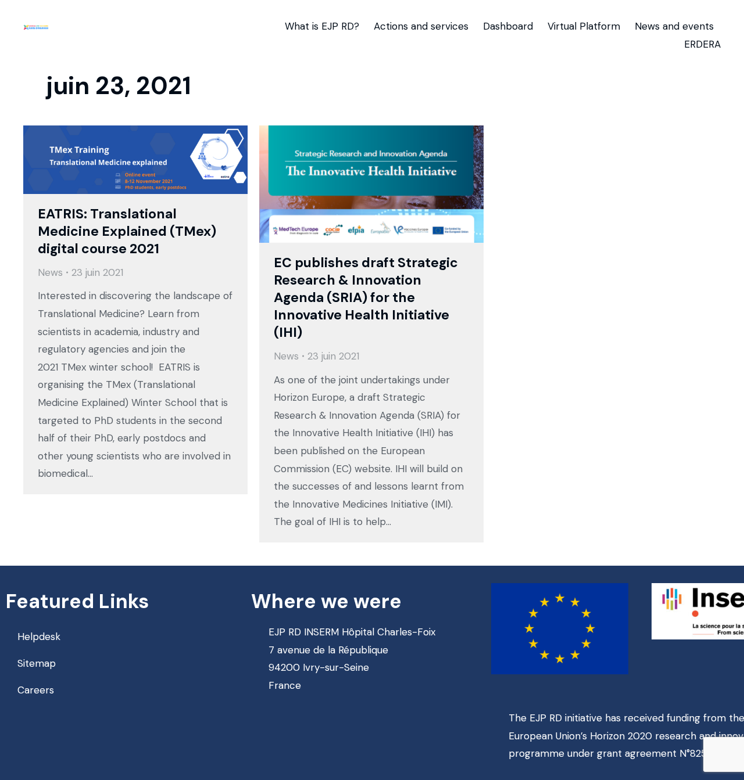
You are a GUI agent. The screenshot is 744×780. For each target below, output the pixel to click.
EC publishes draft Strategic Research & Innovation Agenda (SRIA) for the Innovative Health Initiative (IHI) (366, 297)
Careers (35, 690)
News (50, 272)
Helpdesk (38, 636)
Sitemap (36, 663)
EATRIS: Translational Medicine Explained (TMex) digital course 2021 (127, 231)
